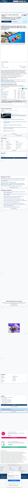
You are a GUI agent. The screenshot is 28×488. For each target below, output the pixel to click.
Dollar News (14, 452)
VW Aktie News (16, 462)
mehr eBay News (14, 133)
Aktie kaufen (23, 67)
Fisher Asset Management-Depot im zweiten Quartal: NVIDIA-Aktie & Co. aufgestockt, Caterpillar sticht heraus (13, 180)
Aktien (4, 12)
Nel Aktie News (12, 460)
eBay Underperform (9, 144)
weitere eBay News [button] (14, 208)
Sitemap (2, 470)
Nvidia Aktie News (6, 453)
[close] (19, 473)
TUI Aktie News (20, 454)
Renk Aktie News (18, 456)
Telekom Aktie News (21, 461)
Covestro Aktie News (12, 459)
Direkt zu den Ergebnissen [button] (14, 406)
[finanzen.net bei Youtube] (11, 465)
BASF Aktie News (23, 453)
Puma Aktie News (3, 460)
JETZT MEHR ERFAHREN (14, 447)
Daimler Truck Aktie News (18, 460)
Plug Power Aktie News (15, 455)
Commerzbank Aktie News (8, 455)
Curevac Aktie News (24, 459)
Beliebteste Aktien (15, 376)
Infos (15, 82)
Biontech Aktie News (12, 457)
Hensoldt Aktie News (21, 455)
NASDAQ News (7, 452)
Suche (14, 157)
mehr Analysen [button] (14, 150)
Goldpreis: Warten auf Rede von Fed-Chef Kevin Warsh (8, 182)
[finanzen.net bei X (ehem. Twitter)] (13, 465)
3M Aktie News (12, 462)
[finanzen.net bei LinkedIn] (14, 465)
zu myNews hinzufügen (18, 135)
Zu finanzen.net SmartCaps (14, 305)
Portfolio (2, 381)
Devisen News (11, 452)
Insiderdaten (2, 380)
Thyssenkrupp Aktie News (19, 457)
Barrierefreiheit (20, 472)
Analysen (7, 67)
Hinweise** (14, 99)
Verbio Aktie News (7, 462)
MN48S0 (2, 99)
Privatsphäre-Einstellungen (21, 471)
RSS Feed (5, 135)
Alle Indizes (14, 377)
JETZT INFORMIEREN (14, 437)
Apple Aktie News (3, 455)
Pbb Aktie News (2, 462)
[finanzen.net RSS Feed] (19, 465)
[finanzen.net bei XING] (16, 465)
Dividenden (14, 380)
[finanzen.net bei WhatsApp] (18, 465)
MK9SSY (6, 99)
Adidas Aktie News (7, 460)
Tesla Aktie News (18, 453)
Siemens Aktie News (18, 459)
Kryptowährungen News (23, 452)
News (4, 67)
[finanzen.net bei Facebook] (10, 465)
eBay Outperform (8, 147)
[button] (16, 1)
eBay (18, 70)
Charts (2, 67)
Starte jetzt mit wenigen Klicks (5, 81)
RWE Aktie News (13, 456)
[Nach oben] (26, 487)
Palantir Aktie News (7, 459)
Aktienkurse (2, 376)
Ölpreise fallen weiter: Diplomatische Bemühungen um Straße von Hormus (11, 185)
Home (1, 12)
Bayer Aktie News (3, 454)
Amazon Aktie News (7, 454)
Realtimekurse (3, 377)
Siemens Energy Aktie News (14, 454)
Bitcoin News (2, 453)
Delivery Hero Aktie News (9, 461)
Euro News (18, 452)
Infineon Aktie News (3, 456)
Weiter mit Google (14, 480)
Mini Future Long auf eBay (4, 91)
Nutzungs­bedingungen (21, 470)
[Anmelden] (26, 1)
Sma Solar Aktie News (3, 461)
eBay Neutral (8, 148)
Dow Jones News (3, 452)
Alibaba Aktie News (15, 461)
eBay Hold (7, 145)
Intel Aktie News (3, 459)
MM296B (4, 99)
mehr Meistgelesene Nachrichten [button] (14, 187)
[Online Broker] (5, 1)
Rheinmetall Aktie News (12, 453)
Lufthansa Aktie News (23, 456)
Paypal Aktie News (8, 456)
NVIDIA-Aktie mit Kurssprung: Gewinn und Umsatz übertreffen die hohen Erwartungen (13, 178)
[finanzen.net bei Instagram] (8, 465)
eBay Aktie (7, 12)
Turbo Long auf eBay (4, 93)
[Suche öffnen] (24, 1)
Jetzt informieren (6, 21)
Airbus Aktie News (3, 457)
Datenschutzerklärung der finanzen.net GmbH (14, 485)
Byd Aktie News (7, 457)
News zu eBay (10, 12)
